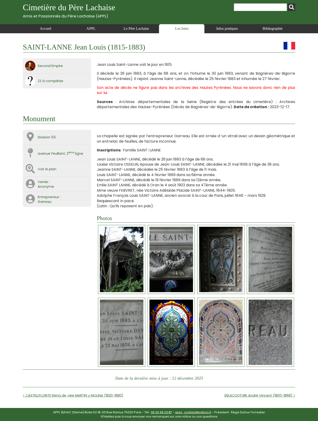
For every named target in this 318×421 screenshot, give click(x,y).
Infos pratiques (227, 28)
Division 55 (47, 137)
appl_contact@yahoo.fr (193, 412)
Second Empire (50, 65)
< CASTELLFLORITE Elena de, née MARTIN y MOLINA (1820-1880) (73, 395)
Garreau (44, 201)
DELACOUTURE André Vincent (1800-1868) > (259, 395)
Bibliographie (273, 28)
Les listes (182, 28)
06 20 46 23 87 (161, 412)
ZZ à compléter (50, 81)
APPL (91, 28)
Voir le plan (47, 169)
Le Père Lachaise (136, 28)
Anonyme (46, 186)
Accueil (45, 28)
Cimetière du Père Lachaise (69, 10)
